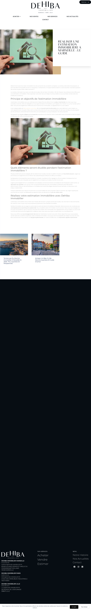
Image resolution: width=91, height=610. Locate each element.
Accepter (74, 607)
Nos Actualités (81, 558)
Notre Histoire (80, 555)
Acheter (42, 555)
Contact (77, 562)
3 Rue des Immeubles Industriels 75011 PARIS (14, 576)
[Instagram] (78, 567)
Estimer (42, 564)
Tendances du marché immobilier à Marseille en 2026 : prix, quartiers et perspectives (13, 260)
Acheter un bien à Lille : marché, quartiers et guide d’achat (44, 260)
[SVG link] (45, 6)
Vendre (42, 559)
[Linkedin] (82, 567)
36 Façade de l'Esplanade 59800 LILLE (11, 587)
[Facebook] (74, 567)
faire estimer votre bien (30, 108)
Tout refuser (84, 607)
